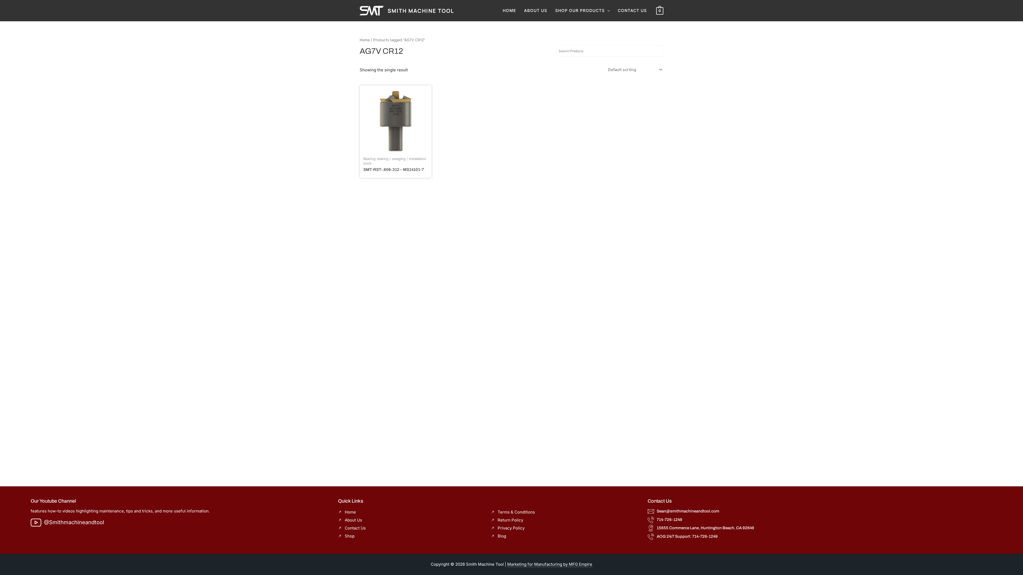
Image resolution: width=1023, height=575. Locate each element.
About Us (535, 10)
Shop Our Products (580, 10)
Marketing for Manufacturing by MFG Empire (549, 564)
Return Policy (510, 520)
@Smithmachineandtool (74, 522)
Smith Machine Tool (421, 10)
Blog (502, 536)
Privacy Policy (511, 528)
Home (509, 10)
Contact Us (632, 10)
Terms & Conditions (516, 512)
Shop (350, 536)
